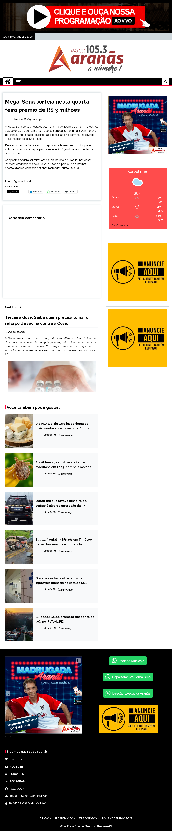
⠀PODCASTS (15, 774)
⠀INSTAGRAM (16, 781)
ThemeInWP (104, 826)
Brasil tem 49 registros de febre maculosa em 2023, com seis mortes (63, 464)
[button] (8, 693)
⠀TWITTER (15, 759)
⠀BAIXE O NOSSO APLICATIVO (27, 796)
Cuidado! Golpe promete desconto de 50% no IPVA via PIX (65, 619)
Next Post (11, 307)
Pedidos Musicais (131, 660)
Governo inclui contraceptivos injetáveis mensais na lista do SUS (61, 580)
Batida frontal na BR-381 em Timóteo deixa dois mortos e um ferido (63, 542)
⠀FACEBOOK (16, 788)
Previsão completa (120, 225)
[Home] (8, 81)
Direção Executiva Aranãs (131, 693)
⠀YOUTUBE (15, 766)
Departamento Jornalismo (131, 676)
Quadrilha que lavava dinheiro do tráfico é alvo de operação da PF (61, 503)
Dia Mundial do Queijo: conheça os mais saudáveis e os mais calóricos (62, 426)
